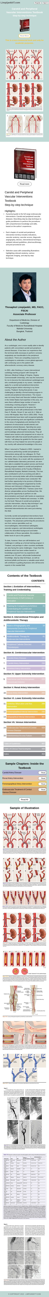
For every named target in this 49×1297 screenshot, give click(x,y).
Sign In (45, 3)
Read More (24, 36)
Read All (24, 800)
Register (38, 3)
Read (43, 773)
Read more (24, 184)
